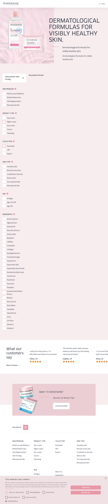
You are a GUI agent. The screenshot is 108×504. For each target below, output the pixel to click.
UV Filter (10, 320)
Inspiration (59, 475)
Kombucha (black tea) (15, 272)
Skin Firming (17, 456)
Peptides (10, 287)
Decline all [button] (85, 492)
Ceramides (11, 245)
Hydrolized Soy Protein (15, 268)
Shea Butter (11, 313)
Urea (9, 317)
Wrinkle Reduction (14, 97)
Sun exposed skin (13, 182)
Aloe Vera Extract (13, 230)
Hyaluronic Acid (13, 264)
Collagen (10, 249)
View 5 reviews (12, 365)
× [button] (105, 478)
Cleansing (10, 133)
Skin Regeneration (14, 101)
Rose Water (11, 305)
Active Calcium (12, 219)
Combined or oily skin (15, 174)
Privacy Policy (9, 489)
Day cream (11, 118)
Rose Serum (11, 301)
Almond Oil (11, 226)
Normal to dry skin (14, 170)
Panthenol (11, 280)
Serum (9, 129)
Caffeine (10, 242)
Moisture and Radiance (15, 93)
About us (58, 471)
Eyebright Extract (13, 253)
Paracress (10, 283)
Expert (9, 153)
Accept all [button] (86, 487)
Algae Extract (12, 223)
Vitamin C (10, 324)
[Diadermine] (11, 3)
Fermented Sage (13, 257)
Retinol (9, 298)
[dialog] (54, 490)
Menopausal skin (13, 105)
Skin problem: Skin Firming (12, 77)
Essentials (10, 146)
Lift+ (8, 150)
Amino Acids (11, 234)
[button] (36, 501)
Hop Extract (11, 261)
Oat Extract (11, 276)
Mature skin (11, 178)
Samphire (10, 309)
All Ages (10, 198)
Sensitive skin (12, 166)
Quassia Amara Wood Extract (14, 292)
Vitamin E (10, 328)
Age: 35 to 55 (11, 202)
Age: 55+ (10, 206)
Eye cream (11, 125)
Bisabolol (10, 238)
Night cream (11, 122)
